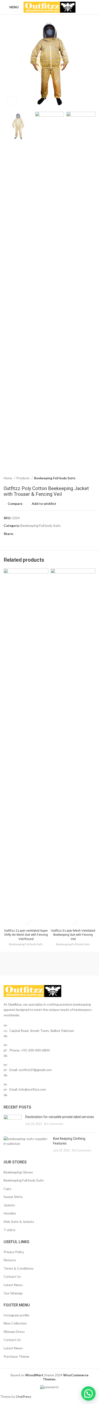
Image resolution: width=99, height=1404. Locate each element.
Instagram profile (16, 1315)
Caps (7, 1189)
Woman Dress (14, 1332)
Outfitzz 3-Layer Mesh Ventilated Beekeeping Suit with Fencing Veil (73, 935)
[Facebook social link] (17, 534)
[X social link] (23, 534)
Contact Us (12, 1276)
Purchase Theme (16, 1356)
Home (8, 478)
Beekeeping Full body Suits (54, 478)
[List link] (49, 1050)
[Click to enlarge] (12, 101)
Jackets (9, 1205)
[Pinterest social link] (28, 534)
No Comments (53, 1124)
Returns (10, 1260)
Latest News (13, 1285)
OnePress (23, 1396)
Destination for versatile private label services (59, 1117)
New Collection (15, 1323)
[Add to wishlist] (26, 920)
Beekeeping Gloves (18, 1172)
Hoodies (10, 1213)
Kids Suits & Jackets (19, 1221)
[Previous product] (83, 478)
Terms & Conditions (19, 1268)
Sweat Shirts (13, 1197)
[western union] (27, 964)
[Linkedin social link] (34, 534)
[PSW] (72, 964)
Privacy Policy (14, 1252)
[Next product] (93, 478)
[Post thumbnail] (13, 1122)
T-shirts (10, 1230)
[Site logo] (49, 7)
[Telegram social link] (40, 534)
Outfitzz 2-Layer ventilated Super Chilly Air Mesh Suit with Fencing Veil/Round (26, 935)
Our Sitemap (13, 1293)
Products (23, 478)
